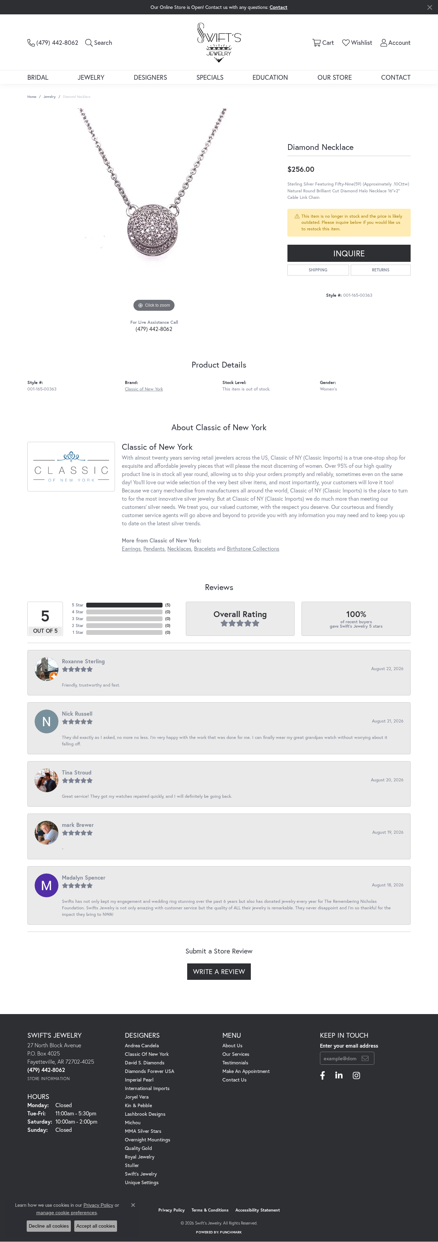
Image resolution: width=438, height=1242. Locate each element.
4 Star (77, 611)
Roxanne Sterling (83, 661)
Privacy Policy (171, 1210)
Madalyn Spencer (83, 877)
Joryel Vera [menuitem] (137, 1096)
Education (270, 77)
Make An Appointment (246, 1071)
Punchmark (231, 1232)
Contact (396, 77)
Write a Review (219, 971)
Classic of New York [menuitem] (147, 1054)
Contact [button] (278, 7)
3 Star (77, 618)
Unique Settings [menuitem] (142, 1182)
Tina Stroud (76, 772)
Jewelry (91, 77)
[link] (52, 42)
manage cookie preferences (66, 1212)
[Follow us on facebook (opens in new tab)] (322, 1076)
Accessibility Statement (257, 1210)
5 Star (77, 604)
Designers (150, 77)
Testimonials (235, 1062)
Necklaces (179, 548)
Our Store (335, 77)
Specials (209, 77)
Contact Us (234, 1079)
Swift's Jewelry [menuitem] (141, 1173)
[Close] (429, 7)
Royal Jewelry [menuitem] (139, 1156)
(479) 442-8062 (154, 328)
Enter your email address (349, 1045)
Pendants (154, 548)
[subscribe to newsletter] (365, 1058)
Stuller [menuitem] (132, 1165)
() (167, 604)
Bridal (37, 77)
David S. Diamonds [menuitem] (145, 1062)
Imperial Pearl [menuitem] (139, 1079)
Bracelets (205, 548)
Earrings (131, 548)
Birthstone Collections (253, 548)
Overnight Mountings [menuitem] (147, 1139)
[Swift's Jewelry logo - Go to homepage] (219, 42)
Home (31, 96)
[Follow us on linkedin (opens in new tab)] (339, 1076)
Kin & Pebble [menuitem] (138, 1105)
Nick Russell (77, 713)
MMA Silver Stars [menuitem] (143, 1131)
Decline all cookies (49, 1226)
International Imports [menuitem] (147, 1088)
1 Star (78, 632)
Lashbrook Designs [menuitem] (145, 1114)
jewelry (49, 96)
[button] (98, 42)
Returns (380, 269)
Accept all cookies (95, 1226)
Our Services (235, 1054)
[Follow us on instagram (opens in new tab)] (356, 1076)
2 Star (77, 625)
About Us (232, 1045)
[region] (154, 210)
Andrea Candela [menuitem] (142, 1045)
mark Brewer (78, 824)
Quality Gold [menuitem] (138, 1148)
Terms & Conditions (210, 1210)
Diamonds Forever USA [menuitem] (149, 1071)
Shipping (318, 269)
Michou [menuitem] (133, 1122)
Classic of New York (144, 389)
